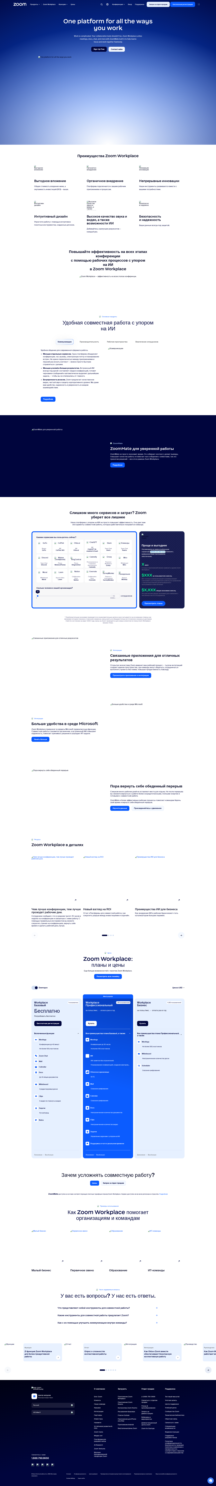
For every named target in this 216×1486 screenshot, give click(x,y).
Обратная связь (171, 1416)
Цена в (177, 985)
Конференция (117, 4)
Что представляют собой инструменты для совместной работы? (94, 1305)
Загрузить (122, 1386)
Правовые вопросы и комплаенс (143, 1471)
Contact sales (118, 49)
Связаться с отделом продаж (149, 1399)
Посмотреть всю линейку (109, 974)
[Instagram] (52, 1462)
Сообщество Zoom (172, 1409)
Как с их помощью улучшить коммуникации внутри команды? (92, 1320)
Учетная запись (171, 1398)
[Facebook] (47, 1462)
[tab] (64, 341)
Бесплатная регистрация (183, 4)
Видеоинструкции (172, 1429)
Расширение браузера (126, 1409)
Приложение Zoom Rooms (125, 1401)
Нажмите (97, 1420)
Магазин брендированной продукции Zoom (100, 1452)
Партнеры (98, 1413)
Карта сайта (81, 1475)
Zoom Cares (98, 1429)
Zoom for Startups (147, 1426)
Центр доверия (93, 1471)
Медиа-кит (98, 1433)
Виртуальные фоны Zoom (127, 1426)
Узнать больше (41, 737)
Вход (130, 4)
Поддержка (139, 4)
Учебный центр (171, 1405)
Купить (92, 1021)
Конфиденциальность (80, 1471)
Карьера (97, 1405)
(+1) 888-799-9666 (148, 1394)
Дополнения (38, 1152)
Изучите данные (121, 806)
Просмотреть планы (154, 601)
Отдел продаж (147, 1386)
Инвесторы (98, 1416)
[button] (181, 932)
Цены (73, 4)
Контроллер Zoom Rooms (127, 1405)
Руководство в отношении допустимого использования (116, 1471)
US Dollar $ (36, 1410)
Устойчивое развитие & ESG (103, 1425)
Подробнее (49, 397)
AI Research (98, 1442)
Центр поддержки (172, 1401)
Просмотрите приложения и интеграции (132, 673)
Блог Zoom (98, 1394)
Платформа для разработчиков (100, 1438)
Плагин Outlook (123, 1413)
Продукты (34, 4)
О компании (99, 1386)
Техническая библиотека (174, 1413)
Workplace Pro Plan (158, 549)
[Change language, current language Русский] (107, 4)
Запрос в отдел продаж (158, 4)
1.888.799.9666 (40, 1455)
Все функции (49, 1152)
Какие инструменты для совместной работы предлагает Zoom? (93, 1312)
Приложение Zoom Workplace (125, 1395)
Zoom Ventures (99, 1446)
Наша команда (99, 1401)
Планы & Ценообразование (148, 1404)
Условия (68, 1471)
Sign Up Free (100, 50)
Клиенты (97, 1398)
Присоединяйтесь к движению (149, 806)
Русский (36, 1402)
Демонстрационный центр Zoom (149, 1421)
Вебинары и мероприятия (146, 1416)
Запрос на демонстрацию (147, 1410)
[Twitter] (37, 1462)
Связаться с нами (172, 1420)
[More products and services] (198, 4)
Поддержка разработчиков (171, 1434)
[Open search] (101, 4)
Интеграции (98, 1409)
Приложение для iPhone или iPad (127, 1417)
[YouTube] (42, 1462)
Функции (62, 4)
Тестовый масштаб (172, 1394)
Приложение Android (126, 1422)
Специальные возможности (170, 1425)
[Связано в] (33, 1462)
